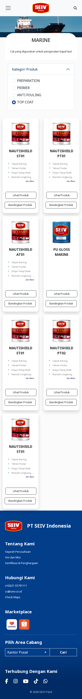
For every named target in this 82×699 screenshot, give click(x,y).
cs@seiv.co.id (13, 591)
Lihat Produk (21, 195)
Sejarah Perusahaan (18, 552)
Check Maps (12, 597)
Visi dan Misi (13, 557)
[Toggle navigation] (8, 8)
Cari (63, 652)
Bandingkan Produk (20, 205)
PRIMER (23, 87)
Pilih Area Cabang (23, 642)
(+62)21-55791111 (16, 585)
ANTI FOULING (29, 95)
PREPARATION (28, 80)
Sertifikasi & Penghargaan (21, 563)
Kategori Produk (25, 69)
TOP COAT (25, 102)
